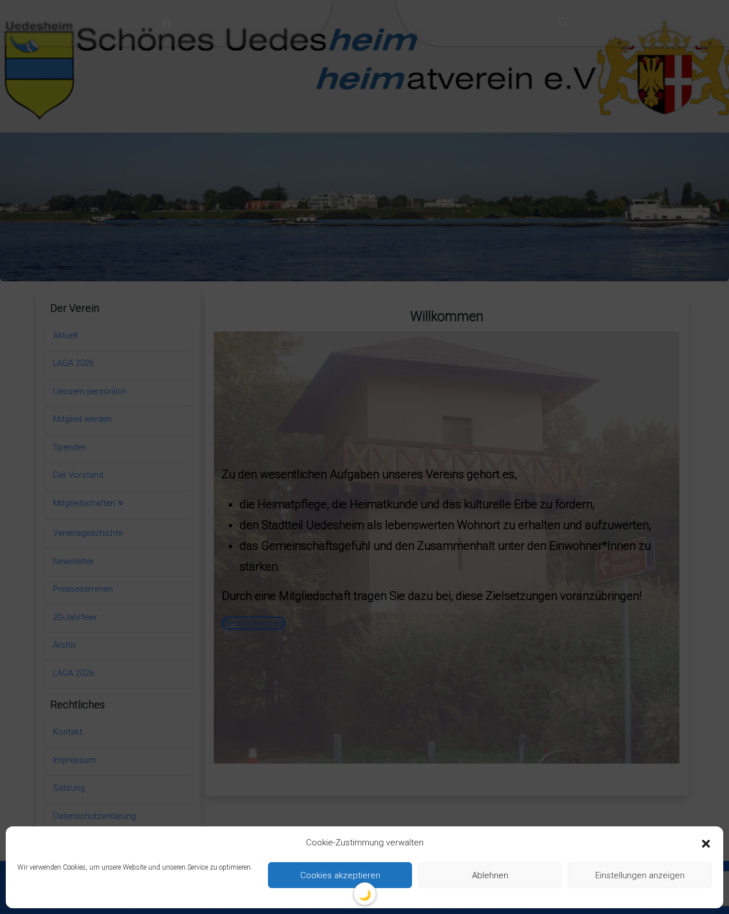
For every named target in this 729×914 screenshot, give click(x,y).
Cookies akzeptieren (340, 875)
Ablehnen (490, 875)
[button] (706, 843)
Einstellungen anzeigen (640, 875)
